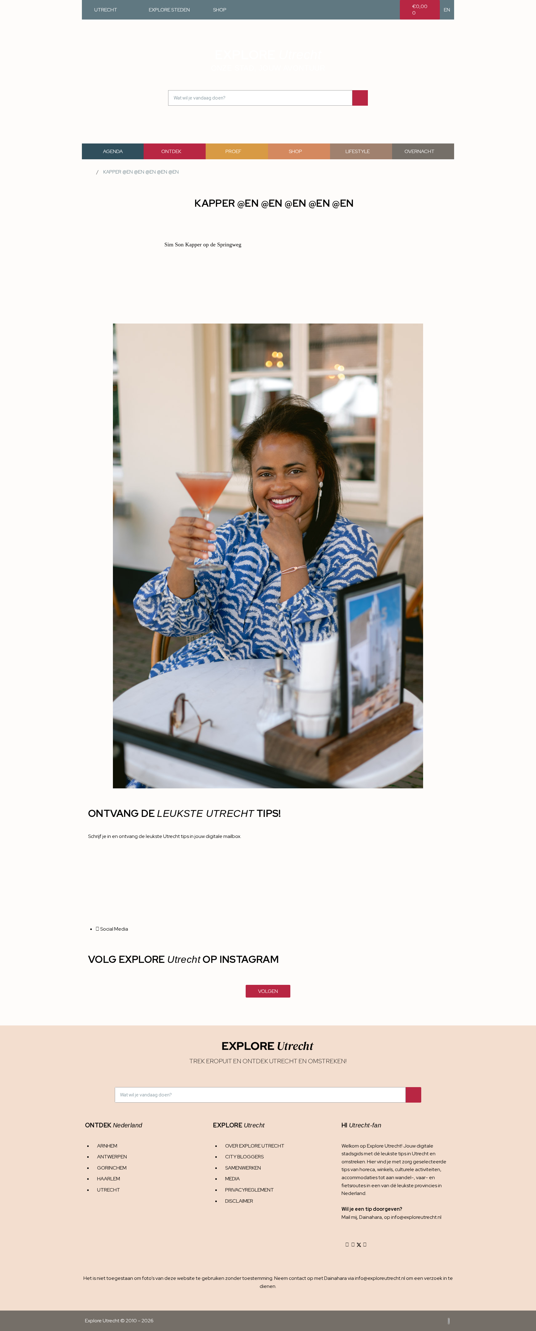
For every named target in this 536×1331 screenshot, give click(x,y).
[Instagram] (347, 1244)
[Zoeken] (360, 98)
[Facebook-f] (353, 1244)
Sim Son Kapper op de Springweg (202, 244)
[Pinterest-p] (364, 1244)
